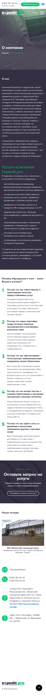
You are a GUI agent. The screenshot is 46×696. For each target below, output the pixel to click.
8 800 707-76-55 (17, 578)
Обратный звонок (30, 4)
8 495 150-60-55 (17, 581)
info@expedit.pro (18, 570)
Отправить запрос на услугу (23, 493)
